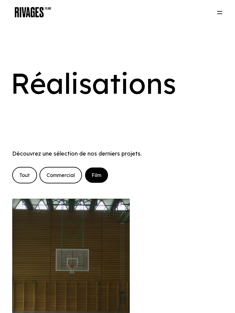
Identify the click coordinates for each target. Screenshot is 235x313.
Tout (24, 175)
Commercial (61, 175)
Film (96, 175)
